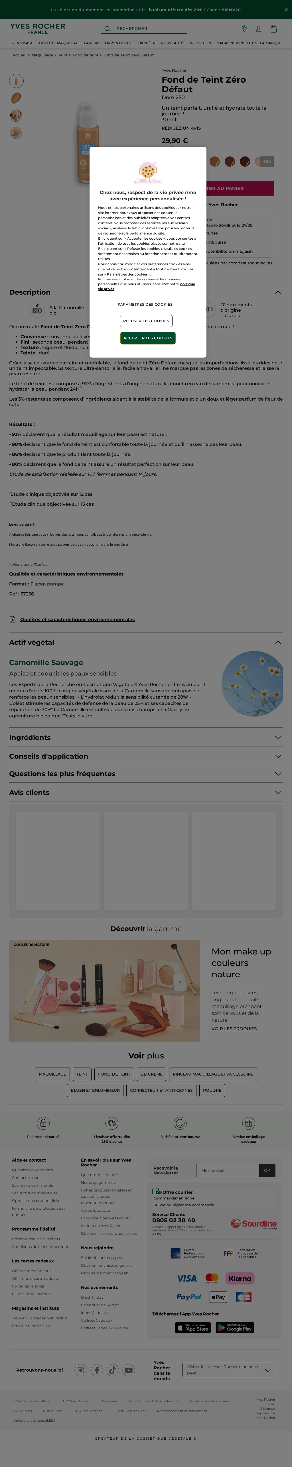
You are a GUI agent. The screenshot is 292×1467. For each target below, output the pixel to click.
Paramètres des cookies (145, 304)
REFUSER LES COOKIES (146, 321)
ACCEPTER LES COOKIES (148, 338)
